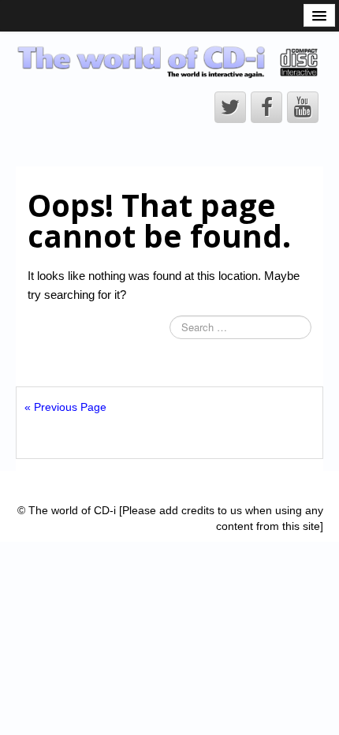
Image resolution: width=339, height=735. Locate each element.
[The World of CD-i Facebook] (266, 107)
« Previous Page (65, 407)
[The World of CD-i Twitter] (230, 107)
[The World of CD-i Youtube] (303, 107)
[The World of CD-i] (169, 61)
